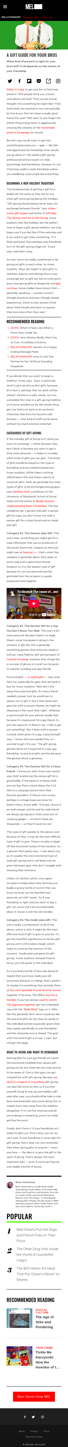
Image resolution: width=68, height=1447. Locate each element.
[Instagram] (58, 81)
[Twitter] (10, 81)
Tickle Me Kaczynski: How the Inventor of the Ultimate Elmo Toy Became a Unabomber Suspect (48, 1360)
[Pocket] (38, 81)
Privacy (34, 1431)
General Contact (34, 1436)
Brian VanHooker (30, 17)
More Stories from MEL (34, 1396)
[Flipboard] (29, 81)
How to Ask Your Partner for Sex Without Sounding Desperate (32, 361)
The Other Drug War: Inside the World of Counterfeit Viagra (37, 1254)
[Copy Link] (48, 81)
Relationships (11, 17)
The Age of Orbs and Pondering (45, 1322)
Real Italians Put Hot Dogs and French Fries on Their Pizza (37, 1235)
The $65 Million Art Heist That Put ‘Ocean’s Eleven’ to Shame (38, 1274)
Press (47, 1431)
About (21, 1431)
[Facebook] (19, 81)
